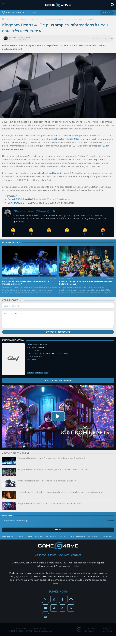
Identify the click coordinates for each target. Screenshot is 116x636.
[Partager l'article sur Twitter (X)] (97, 39)
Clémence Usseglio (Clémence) (31, 211)
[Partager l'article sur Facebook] (93, 39)
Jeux (7, 19)
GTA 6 (71, 537)
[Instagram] (54, 211)
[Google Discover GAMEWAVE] (70, 607)
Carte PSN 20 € (16, 202)
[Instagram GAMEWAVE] (53, 599)
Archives (63, 555)
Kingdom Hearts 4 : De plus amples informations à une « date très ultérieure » (65, 19)
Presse (52, 555)
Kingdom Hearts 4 (18, 19)
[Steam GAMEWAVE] (62, 607)
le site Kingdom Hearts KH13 (64, 139)
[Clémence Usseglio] (6, 38)
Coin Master (56, 537)
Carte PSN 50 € (16, 199)
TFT (65, 537)
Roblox (29, 537)
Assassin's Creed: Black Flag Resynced (93, 537)
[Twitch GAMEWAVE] (53, 607)
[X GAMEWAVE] (45, 599)
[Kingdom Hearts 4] (13, 359)
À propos (40, 555)
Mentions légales (37, 628)
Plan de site (21, 628)
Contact (76, 555)
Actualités (30, 19)
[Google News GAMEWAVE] (45, 616)
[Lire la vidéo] (58, 416)
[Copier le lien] (106, 39)
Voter (58, 530)
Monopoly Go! (41, 537)
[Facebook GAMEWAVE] (62, 599)
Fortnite (19, 537)
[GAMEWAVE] (58, 5)
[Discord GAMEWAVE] (70, 599)
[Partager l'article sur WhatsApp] (101, 39)
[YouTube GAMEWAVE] (45, 607)
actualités (31, 13)
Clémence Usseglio (24, 37)
